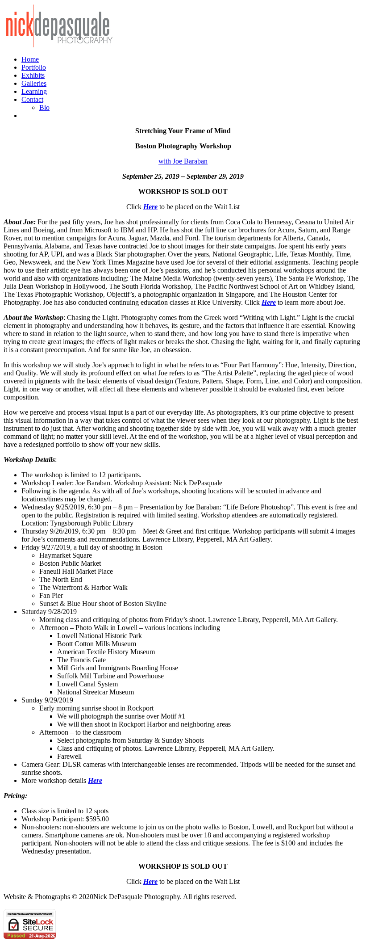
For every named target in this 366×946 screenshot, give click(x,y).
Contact (32, 99)
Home (30, 59)
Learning (34, 91)
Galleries (33, 83)
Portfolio (33, 67)
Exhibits (33, 75)
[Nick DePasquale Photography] (59, 46)
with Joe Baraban (183, 161)
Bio (44, 107)
